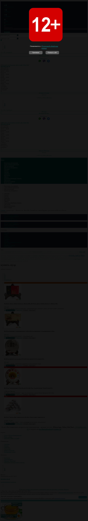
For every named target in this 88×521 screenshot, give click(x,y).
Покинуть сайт (52, 52)
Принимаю (35, 52)
